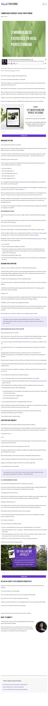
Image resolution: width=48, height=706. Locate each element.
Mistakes (3, 462)
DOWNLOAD (24, 135)
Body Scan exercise (37, 238)
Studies (2, 148)
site (11, 341)
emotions (21, 288)
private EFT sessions (8, 621)
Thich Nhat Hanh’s (19, 187)
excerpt (39, 338)
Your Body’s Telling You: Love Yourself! (37, 381)
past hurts (13, 452)
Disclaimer (20, 704)
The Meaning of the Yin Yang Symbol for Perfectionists (15, 684)
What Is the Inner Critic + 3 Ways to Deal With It (13, 687)
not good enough (24, 424)
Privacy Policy (14, 704)
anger (41, 288)
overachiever (10, 354)
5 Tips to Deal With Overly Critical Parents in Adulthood (15, 689)
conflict (42, 229)
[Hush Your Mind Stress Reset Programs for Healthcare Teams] (9, 4)
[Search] (46, 4)
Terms (24, 704)
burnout (14, 222)
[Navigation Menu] (43, 4)
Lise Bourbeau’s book (22, 338)
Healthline (36, 235)
